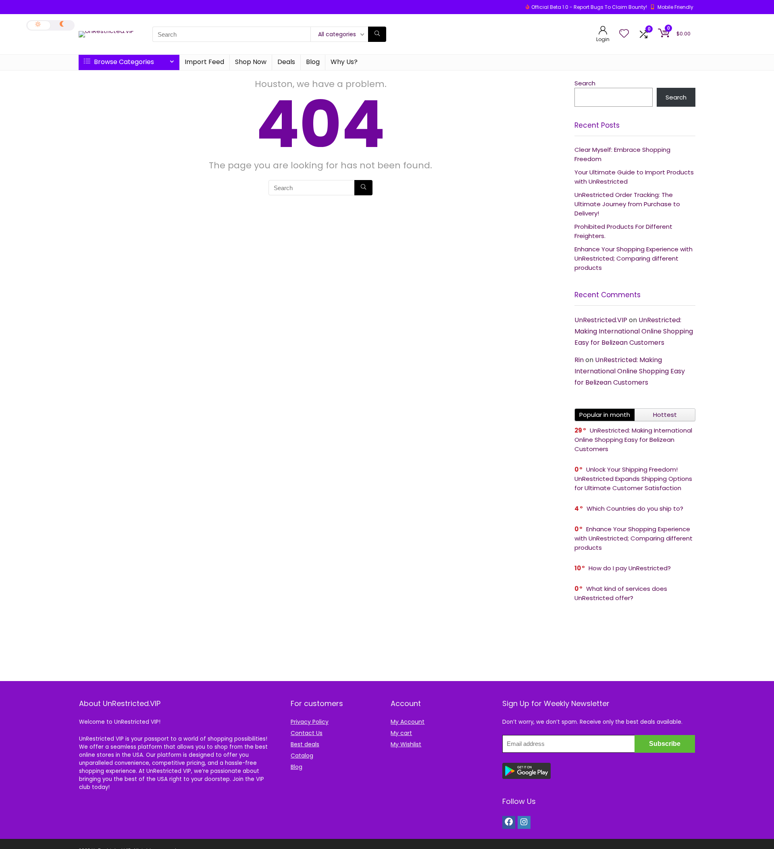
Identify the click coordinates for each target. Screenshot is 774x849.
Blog (313, 61)
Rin (579, 359)
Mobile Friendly (675, 7)
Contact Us (306, 733)
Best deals (305, 744)
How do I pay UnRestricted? (630, 568)
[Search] (377, 34)
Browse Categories (123, 61)
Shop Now (250, 61)
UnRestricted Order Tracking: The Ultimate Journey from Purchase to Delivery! (627, 204)
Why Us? (344, 61)
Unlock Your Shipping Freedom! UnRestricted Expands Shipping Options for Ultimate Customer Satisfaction (633, 478)
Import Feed (204, 61)
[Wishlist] (624, 34)
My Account (407, 722)
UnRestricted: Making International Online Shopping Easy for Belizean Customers (633, 331)
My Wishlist (406, 744)
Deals (286, 61)
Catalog (302, 756)
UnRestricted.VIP (600, 320)
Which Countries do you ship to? (635, 508)
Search (584, 83)
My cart (401, 733)
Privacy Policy (310, 722)
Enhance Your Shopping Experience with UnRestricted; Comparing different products (633, 258)
